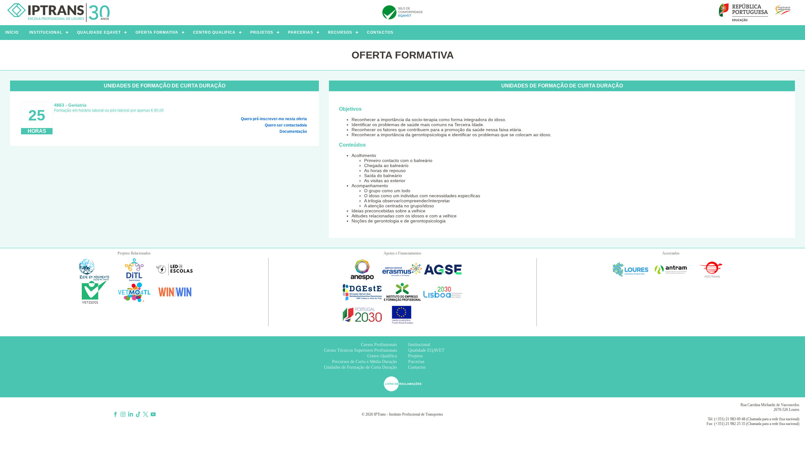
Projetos (415, 356)
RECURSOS (340, 32)
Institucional (419, 344)
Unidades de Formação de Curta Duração (360, 367)
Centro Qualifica (382, 356)
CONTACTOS (380, 32)
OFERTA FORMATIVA (157, 32)
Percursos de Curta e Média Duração (364, 361)
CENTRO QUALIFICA (214, 32)
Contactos (416, 367)
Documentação (293, 131)
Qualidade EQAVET (426, 350)
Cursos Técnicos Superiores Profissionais (360, 350)
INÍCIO (12, 32)
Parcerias (416, 361)
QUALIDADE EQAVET (99, 32)
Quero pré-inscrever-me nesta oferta (274, 119)
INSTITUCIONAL (45, 32)
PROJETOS (261, 32)
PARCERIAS (300, 32)
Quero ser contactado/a (286, 125)
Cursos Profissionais (379, 344)
